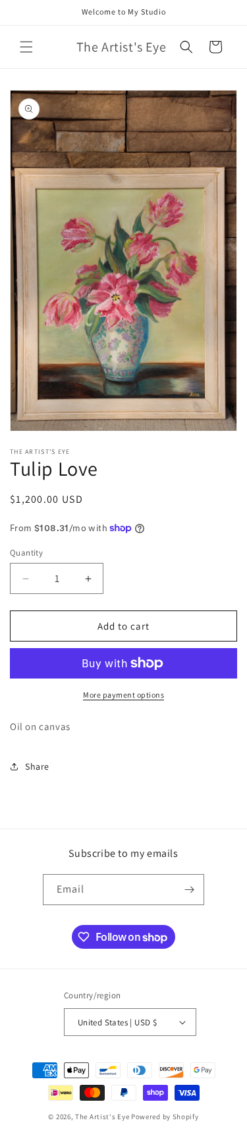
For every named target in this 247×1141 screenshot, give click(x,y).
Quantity (26, 552)
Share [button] (37, 766)
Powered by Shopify (165, 1116)
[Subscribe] (189, 889)
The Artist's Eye (102, 1116)
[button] (26, 46)
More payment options (123, 695)
